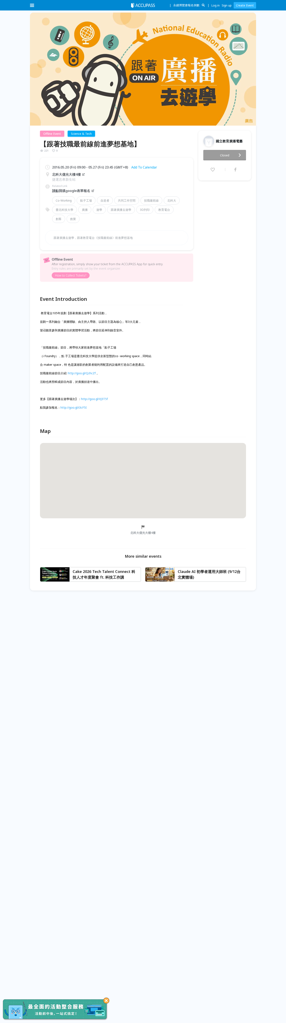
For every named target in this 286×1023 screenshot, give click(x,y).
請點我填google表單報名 (71, 190)
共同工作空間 (126, 200)
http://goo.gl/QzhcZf (82, 373)
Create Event (245, 5)
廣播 (85, 210)
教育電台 (164, 210)
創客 (59, 219)
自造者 (104, 200)
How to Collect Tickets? (70, 275)
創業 (73, 219)
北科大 (171, 200)
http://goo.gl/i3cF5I (74, 407)
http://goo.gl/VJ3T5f (94, 399)
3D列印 (145, 210)
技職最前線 (151, 200)
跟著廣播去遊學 (121, 210)
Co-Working (64, 200)
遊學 (99, 210)
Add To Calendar (144, 167)
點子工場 (86, 200)
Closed (224, 155)
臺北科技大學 (64, 210)
